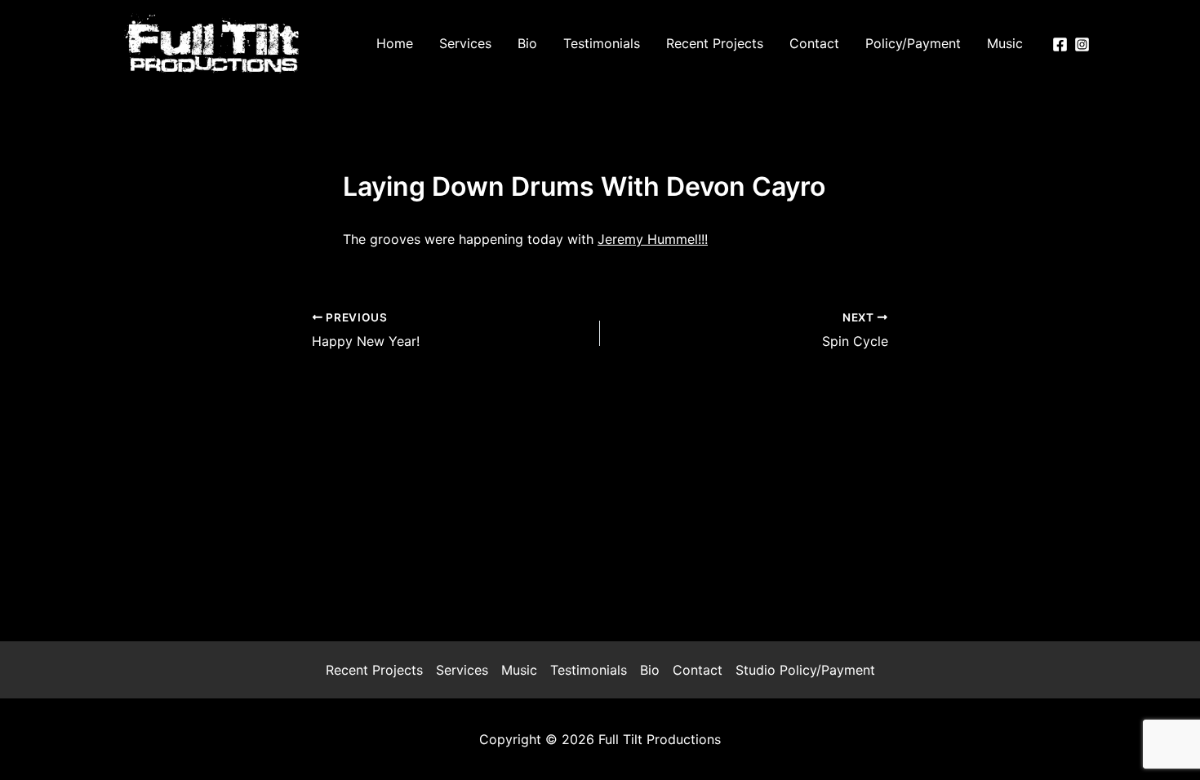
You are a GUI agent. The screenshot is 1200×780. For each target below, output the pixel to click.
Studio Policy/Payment (805, 670)
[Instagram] (1082, 44)
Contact (697, 670)
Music (519, 670)
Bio (650, 670)
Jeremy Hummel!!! (653, 239)
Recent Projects (374, 670)
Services (462, 670)
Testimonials (588, 670)
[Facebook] (1060, 44)
